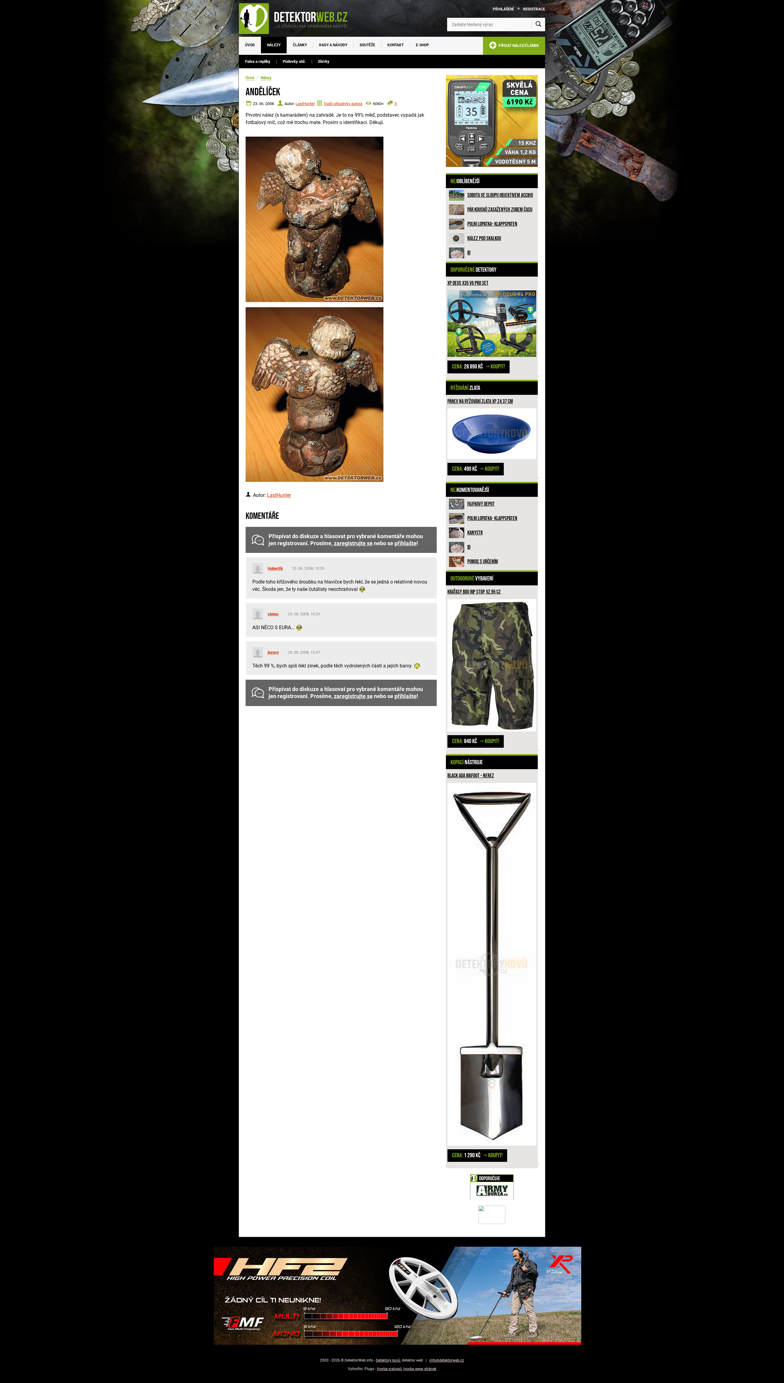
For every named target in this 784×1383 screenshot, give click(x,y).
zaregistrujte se (353, 543)
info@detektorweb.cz (446, 1360)
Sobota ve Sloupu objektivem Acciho (500, 195)
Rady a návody (333, 45)
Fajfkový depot (481, 504)
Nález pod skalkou (484, 238)
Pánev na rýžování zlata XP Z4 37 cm (480, 401)
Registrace (534, 9)
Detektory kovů (388, 1360)
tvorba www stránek (419, 1369)
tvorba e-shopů (389, 1369)
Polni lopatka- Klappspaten (492, 224)
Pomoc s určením (482, 561)
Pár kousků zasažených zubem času (499, 209)
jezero (273, 652)
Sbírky (324, 61)
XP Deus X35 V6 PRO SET (467, 283)
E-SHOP (422, 45)
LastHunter (305, 103)
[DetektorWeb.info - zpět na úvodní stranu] (297, 18)
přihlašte (405, 543)
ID (468, 253)
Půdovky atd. (294, 61)
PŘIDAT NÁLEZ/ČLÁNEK (518, 45)
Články (300, 45)
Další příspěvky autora (343, 103)
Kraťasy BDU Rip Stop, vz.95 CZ (474, 592)
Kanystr (475, 533)
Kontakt (395, 45)
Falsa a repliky (257, 61)
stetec (273, 614)
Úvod (250, 45)
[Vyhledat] (538, 24)
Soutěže (367, 45)
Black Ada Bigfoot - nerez (470, 776)
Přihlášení (503, 9)
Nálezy (274, 45)
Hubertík (275, 568)
